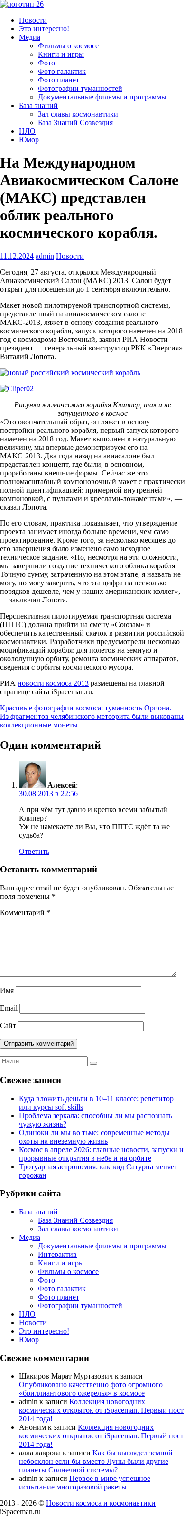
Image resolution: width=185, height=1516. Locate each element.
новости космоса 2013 (53, 683)
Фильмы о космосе (68, 46)
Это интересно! (44, 29)
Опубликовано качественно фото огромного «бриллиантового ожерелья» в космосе (91, 1389)
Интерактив (57, 1254)
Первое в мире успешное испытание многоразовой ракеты (84, 1482)
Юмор (29, 139)
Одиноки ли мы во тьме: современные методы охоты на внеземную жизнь (94, 1137)
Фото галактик (62, 71)
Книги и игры (61, 54)
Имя (7, 991)
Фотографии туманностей (80, 88)
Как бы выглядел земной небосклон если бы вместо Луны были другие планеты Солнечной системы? (96, 1461)
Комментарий (25, 912)
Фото (46, 63)
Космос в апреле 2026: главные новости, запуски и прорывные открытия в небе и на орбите (101, 1154)
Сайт (8, 1026)
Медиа (29, 37)
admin (45, 256)
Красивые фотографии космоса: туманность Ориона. (85, 708)
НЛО (27, 131)
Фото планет (58, 80)
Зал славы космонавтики (78, 114)
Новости (33, 20)
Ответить (34, 851)
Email (9, 1008)
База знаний (38, 105)
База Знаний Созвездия (75, 122)
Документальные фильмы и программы (102, 97)
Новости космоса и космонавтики (101, 1503)
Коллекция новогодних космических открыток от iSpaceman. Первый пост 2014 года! (101, 1410)
